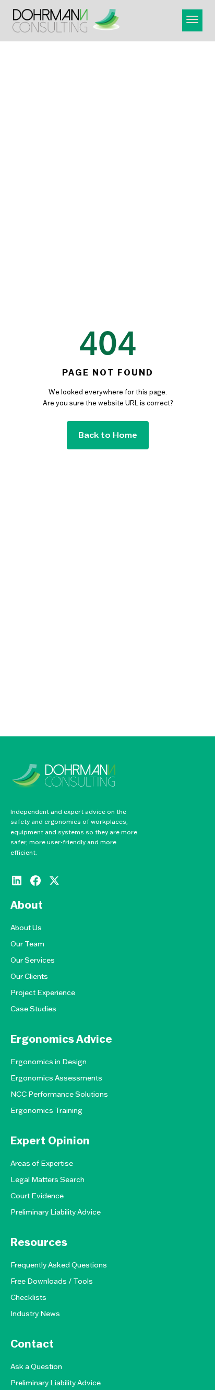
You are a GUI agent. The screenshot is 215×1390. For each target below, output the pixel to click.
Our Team (27, 943)
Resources (38, 1242)
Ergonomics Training (46, 1110)
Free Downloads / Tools (51, 1281)
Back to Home (107, 434)
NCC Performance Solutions (59, 1094)
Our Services (32, 960)
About (26, 905)
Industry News (35, 1313)
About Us (26, 927)
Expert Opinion (50, 1140)
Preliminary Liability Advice (55, 1212)
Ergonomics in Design (48, 1061)
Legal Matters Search (47, 1179)
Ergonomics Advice (61, 1039)
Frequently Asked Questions (58, 1265)
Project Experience (42, 992)
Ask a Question (36, 1366)
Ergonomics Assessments (56, 1078)
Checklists (28, 1297)
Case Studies (33, 1008)
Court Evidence (37, 1195)
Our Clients (29, 976)
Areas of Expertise (41, 1163)
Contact (32, 1344)
